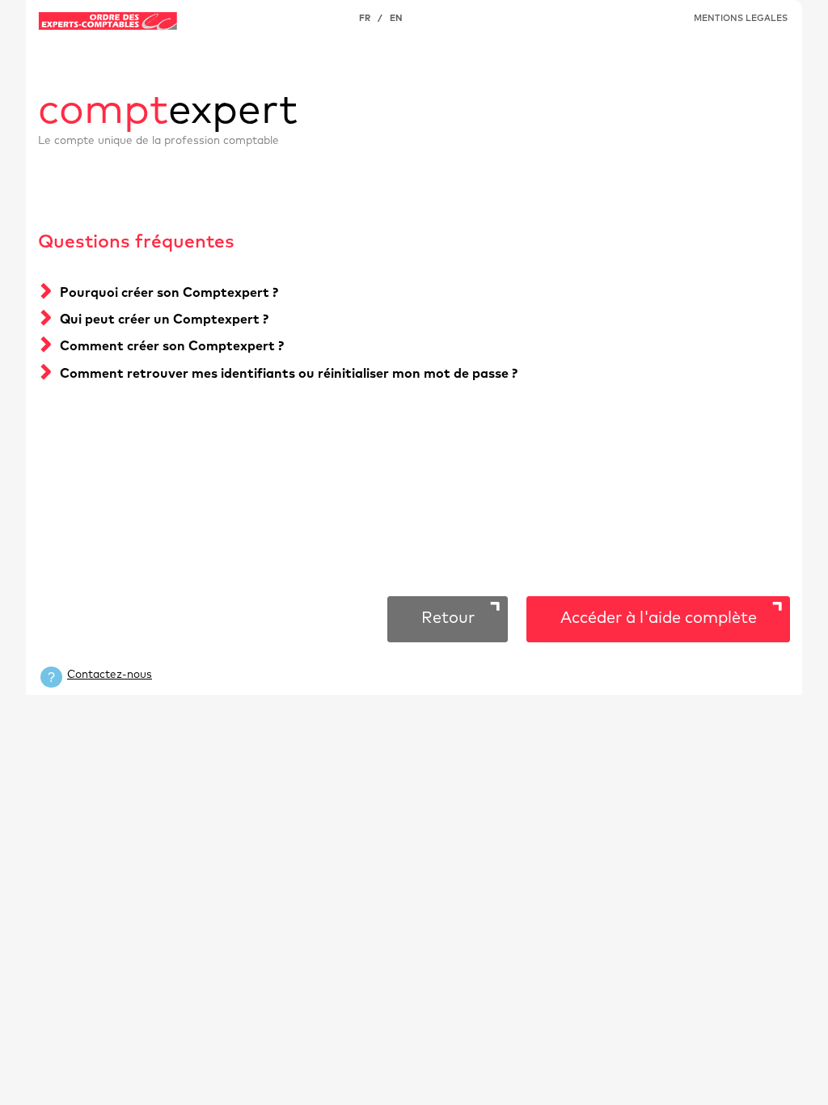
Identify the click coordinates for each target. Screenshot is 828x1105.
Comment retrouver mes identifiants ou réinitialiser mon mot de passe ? (289, 373)
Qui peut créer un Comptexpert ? (164, 319)
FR (364, 18)
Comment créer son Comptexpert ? (172, 346)
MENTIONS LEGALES (741, 18)
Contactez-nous (109, 674)
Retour (448, 618)
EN (396, 18)
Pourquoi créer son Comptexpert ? (169, 292)
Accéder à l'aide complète (658, 618)
